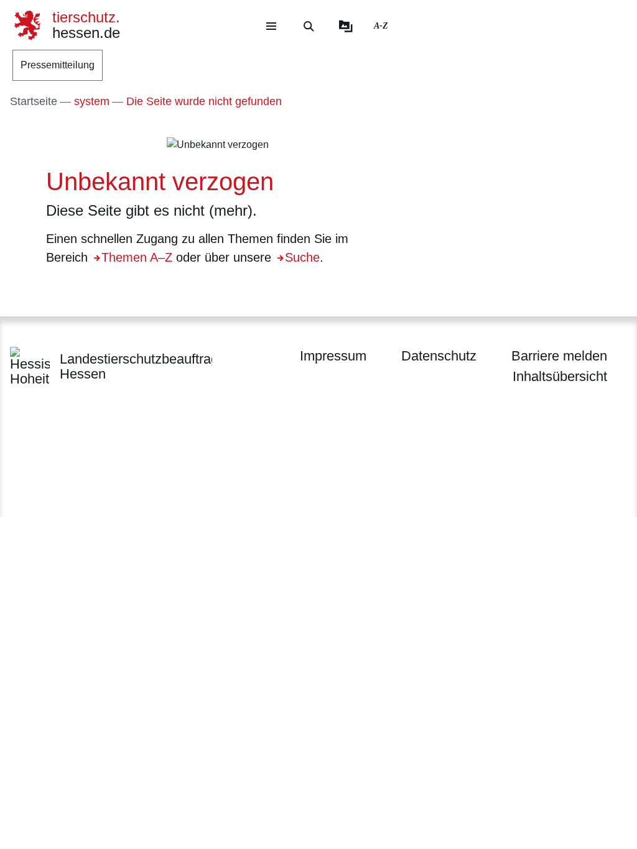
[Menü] (271, 26)
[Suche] (308, 26)
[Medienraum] (345, 26)
